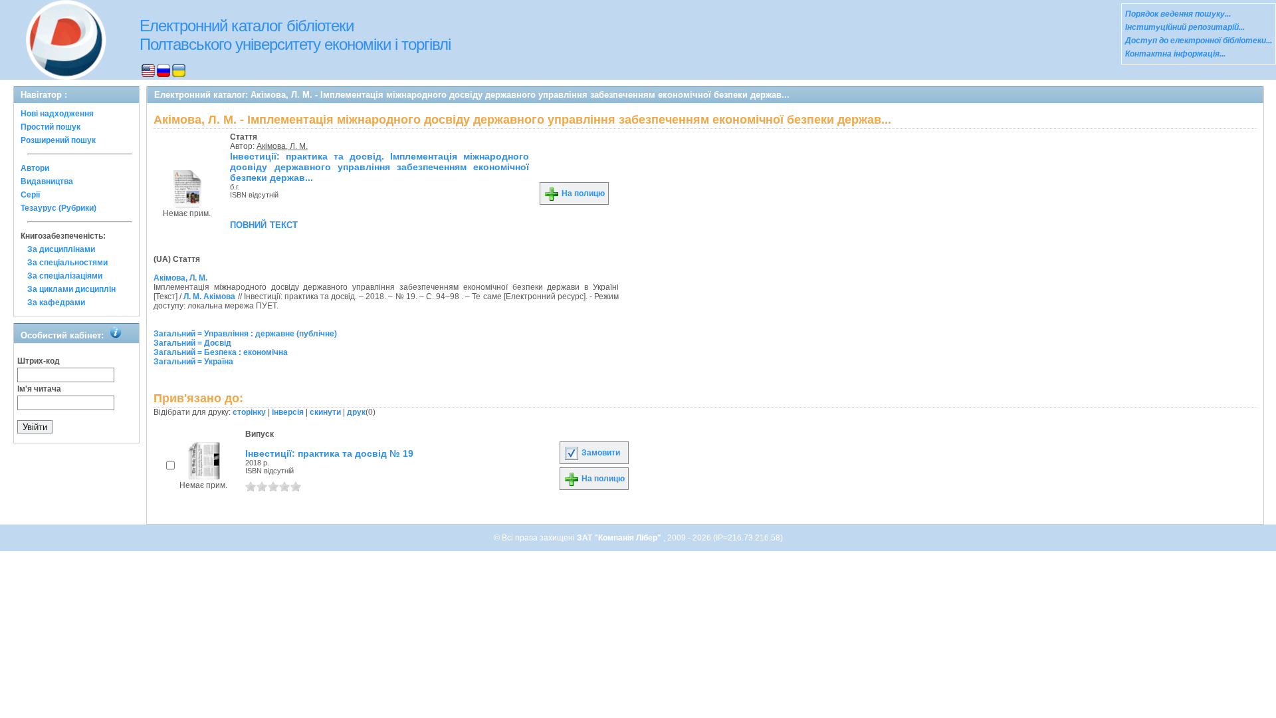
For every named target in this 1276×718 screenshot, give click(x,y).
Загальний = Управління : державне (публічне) (245, 333)
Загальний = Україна (193, 361)
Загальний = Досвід (192, 343)
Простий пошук (50, 127)
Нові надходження (57, 113)
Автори (35, 168)
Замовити (600, 452)
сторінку (249, 412)
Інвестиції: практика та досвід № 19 (329, 453)
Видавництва (47, 181)
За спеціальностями (67, 262)
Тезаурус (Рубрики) (58, 208)
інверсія (288, 412)
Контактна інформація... (1175, 54)
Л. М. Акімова (209, 296)
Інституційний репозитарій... (1185, 27)
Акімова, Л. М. (282, 146)
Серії (30, 194)
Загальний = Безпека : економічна (221, 352)
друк (356, 412)
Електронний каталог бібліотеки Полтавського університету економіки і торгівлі (295, 35)
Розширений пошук (58, 140)
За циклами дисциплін (71, 289)
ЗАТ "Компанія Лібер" (620, 537)
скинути (325, 412)
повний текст (264, 224)
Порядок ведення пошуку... (1178, 14)
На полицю (582, 193)
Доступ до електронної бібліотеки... (1198, 40)
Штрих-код (38, 361)
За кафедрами (56, 302)
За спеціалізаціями (64, 276)
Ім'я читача (39, 389)
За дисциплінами (61, 249)
